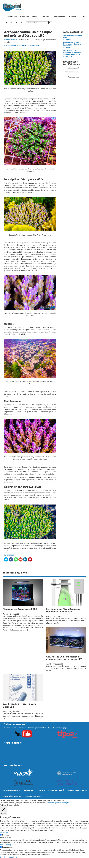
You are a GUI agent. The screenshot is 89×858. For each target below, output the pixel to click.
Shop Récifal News (12, 796)
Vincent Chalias (32, 45)
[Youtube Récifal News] (11, 23)
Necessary (6, 835)
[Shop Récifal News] (83, 17)
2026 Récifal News (33, 796)
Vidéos (46, 17)
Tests (35, 17)
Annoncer (28, 790)
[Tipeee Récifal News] (21, 23)
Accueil (7, 40)
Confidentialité (56, 790)
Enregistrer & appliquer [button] (8, 857)
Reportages (59, 17)
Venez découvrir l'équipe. (58, 728)
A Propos (73, 17)
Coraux (14, 40)
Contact (41, 790)
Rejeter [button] (56, 802)
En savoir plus (64, 802)
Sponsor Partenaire (77, 790)
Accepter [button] (49, 802)
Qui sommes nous (11, 790)
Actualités (11, 17)
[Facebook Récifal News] (7, 23)
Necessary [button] (4, 832)
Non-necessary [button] (5, 844)
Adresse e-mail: (73, 68)
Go (50, 23)
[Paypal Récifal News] (16, 23)
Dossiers (24, 17)
